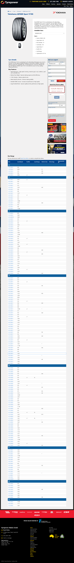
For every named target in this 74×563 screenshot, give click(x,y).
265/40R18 (10, 261)
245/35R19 (10, 297)
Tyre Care (32, 533)
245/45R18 (10, 242)
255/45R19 (10, 320)
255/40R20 (10, 393)
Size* (49, 62)
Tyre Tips (32, 534)
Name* (49, 65)
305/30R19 (10, 363)
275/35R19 (10, 336)
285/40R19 (10, 353)
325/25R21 (10, 477)
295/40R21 (10, 467)
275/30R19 (10, 334)
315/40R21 (10, 475)
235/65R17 (10, 201)
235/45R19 (10, 289)
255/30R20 (10, 387)
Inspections (32, 543)
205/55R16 (10, 171)
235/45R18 (10, 228)
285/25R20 (10, 424)
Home (10, 11)
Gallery (71, 6)
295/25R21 (10, 463)
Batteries (31, 541)
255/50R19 (10, 322)
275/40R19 (10, 341)
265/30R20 (10, 398)
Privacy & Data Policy (7, 561)
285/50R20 (10, 431)
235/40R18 (10, 226)
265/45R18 (10, 263)
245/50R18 (10, 246)
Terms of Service (61, 116)
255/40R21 (10, 450)
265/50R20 (10, 406)
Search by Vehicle (33, 529)
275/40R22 (10, 487)
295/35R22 (10, 495)
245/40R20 (10, 379)
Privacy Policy (53, 116)
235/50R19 (10, 291)
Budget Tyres (51, 530)
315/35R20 (10, 443)
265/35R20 (10, 400)
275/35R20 (10, 414)
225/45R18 (10, 221)
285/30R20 (10, 426)
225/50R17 (10, 191)
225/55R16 (10, 175)
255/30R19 (10, 310)
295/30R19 (10, 357)
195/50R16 (10, 167)
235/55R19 (10, 293)
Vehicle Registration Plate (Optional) (52, 103)
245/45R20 (10, 381)
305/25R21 (10, 469)
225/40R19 (10, 279)
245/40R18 (10, 238)
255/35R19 (10, 312)
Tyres (43, 4)
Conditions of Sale (14, 561)
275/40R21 (10, 453)
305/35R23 (10, 503)
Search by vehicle (24, 158)
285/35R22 (10, 489)
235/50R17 (10, 199)
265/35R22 (10, 485)
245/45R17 (10, 204)
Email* (49, 73)
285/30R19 (10, 347)
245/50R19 (10, 309)
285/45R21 (10, 461)
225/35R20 (10, 367)
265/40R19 (10, 330)
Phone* (49, 69)
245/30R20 (10, 371)
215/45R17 (10, 185)
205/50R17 (10, 179)
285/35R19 (10, 351)
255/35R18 (10, 248)
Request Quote (52, 120)
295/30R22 (10, 493)
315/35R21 (10, 473)
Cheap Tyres (51, 531)
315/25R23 (10, 505)
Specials (59, 4)
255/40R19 (10, 318)
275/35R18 (10, 265)
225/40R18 (10, 215)
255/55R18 (10, 257)
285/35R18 (10, 273)
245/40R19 (10, 301)
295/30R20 (10, 433)
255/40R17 (10, 206)
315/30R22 (10, 497)
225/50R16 (10, 173)
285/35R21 (10, 457)
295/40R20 (10, 437)
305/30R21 (10, 471)
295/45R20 (10, 439)
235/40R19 (10, 285)
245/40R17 (10, 202)
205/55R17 (10, 183)
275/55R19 (10, 345)
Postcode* (50, 76)
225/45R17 (10, 187)
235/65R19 (10, 295)
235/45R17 (10, 197)
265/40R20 (10, 402)
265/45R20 (10, 404)
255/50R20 (10, 397)
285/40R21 (10, 459)
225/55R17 (10, 193)
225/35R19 (10, 278)
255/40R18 (10, 250)
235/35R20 (10, 369)
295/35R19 (10, 359)
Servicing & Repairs (34, 544)
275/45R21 (10, 455)
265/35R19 (10, 328)
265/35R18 (10, 259)
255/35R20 (10, 391)
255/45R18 (10, 255)
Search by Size (33, 530)
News (68, 6)
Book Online (70, 4)
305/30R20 (10, 441)
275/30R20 (10, 408)
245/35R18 (10, 236)
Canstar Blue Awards (53, 529)
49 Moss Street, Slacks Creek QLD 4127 (10, 533)
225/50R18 (10, 224)
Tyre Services (32, 546)
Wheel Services (33, 547)
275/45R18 (10, 271)
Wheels (48, 4)
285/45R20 (10, 429)
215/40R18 (10, 213)
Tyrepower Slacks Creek (38, 1)
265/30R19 (10, 326)
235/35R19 (10, 283)
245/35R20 (10, 373)
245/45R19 (10, 307)
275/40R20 (10, 416)
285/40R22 (10, 491)
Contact (64, 4)
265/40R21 (10, 451)
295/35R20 (10, 435)
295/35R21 (10, 465)
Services (53, 4)
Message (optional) (51, 107)
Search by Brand (33, 531)
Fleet (65, 6)
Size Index (51, 527)
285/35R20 (10, 428)
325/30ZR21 (11, 479)
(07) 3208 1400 (54, 1)
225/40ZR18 (11, 217)
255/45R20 (10, 395)
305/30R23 (10, 501)
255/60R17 (10, 208)
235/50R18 (10, 230)
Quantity (61, 62)
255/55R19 (10, 324)
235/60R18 (10, 232)
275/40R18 (10, 267)
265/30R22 (10, 483)
